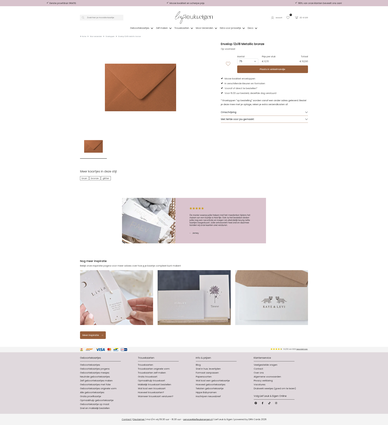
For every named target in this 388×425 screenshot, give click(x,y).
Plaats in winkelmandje (272, 69)
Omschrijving (228, 112)
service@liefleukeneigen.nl (198, 419)
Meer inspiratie (90, 335)
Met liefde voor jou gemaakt (237, 119)
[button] (277, 18)
